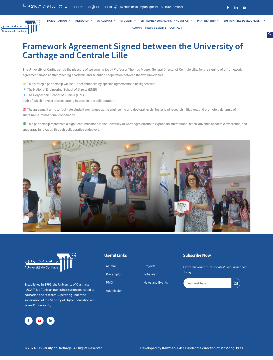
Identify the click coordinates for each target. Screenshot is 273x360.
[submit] (235, 283)
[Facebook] (228, 8)
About (63, 20)
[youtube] (244, 8)
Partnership (206, 20)
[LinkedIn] (236, 8)
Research (82, 20)
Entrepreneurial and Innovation (164, 20)
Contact (175, 27)
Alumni (137, 27)
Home (51, 20)
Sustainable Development (242, 20)
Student (126, 20)
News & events (155, 27)
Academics (105, 20)
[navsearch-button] (270, 35)
